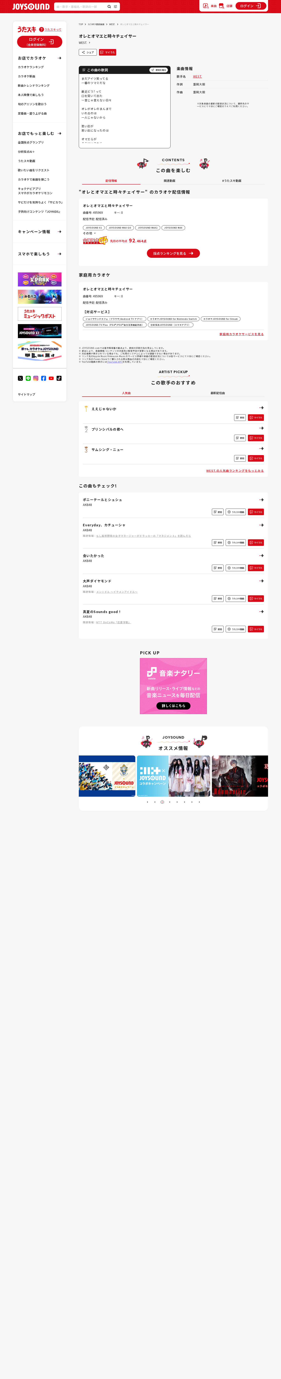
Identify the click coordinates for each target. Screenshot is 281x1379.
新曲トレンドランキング (34, 85)
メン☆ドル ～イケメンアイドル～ (117, 591)
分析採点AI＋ (26, 151)
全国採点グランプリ (31, 142)
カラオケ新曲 (26, 76)
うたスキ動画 (26, 161)
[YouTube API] (115, 361)
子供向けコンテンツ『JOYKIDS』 (40, 211)
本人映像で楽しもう (31, 95)
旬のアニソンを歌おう (32, 104)
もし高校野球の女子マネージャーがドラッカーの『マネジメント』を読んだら (143, 535)
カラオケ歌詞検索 (96, 24)
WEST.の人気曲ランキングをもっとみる (235, 470)
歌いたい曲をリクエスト (34, 170)
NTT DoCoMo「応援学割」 (113, 622)
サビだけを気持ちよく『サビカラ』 (41, 202)
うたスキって (53, 29)
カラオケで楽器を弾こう (34, 179)
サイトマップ (26, 394)
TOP (81, 24)
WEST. (112, 24)
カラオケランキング (31, 67)
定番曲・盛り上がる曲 (32, 113)
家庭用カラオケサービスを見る (241, 334)
